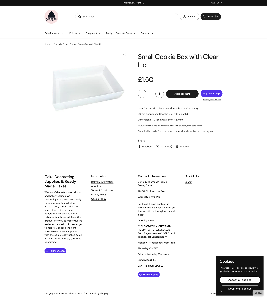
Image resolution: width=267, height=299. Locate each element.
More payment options (212, 100)
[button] (211, 16)
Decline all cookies (240, 288)
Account (191, 16)
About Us (96, 186)
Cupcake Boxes (61, 44)
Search (188, 181)
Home (47, 44)
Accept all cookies (239, 280)
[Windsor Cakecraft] (51, 17)
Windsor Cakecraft (75, 293)
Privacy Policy (98, 194)
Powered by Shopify (97, 293)
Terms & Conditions (102, 190)
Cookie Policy (98, 198)
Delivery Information (102, 181)
